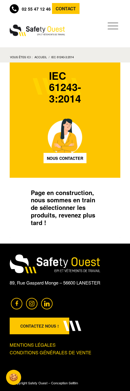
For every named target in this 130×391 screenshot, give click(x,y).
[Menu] (111, 26)
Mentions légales (33, 345)
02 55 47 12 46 (36, 9)
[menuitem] (111, 26)
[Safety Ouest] (37, 30)
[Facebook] (16, 303)
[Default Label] (47, 303)
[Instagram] (32, 303)
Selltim (73, 382)
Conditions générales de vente (50, 352)
